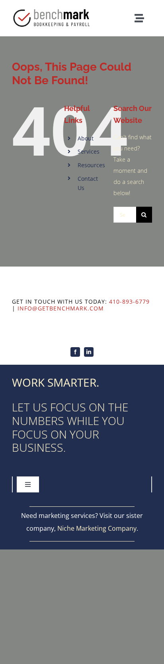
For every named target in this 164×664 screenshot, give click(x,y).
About (86, 138)
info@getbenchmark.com (61, 308)
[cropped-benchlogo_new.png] (53, 9)
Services (89, 151)
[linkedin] (89, 352)
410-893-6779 (129, 301)
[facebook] (75, 352)
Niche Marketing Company (97, 528)
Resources (91, 165)
